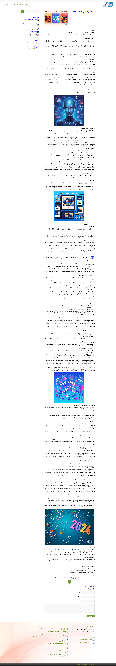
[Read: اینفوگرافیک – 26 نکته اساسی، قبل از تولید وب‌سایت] (38, 47)
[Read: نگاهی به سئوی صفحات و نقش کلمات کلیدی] (68, 629)
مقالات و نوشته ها (39, 638)
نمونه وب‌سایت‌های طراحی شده (37, 636)
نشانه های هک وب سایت (32, 28)
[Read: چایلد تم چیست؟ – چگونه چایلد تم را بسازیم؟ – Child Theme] (68, 651)
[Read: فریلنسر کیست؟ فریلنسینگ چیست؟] (38, 35)
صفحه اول (41, 634)
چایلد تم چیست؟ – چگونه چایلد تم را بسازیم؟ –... (58, 650)
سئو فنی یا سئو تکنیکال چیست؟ (61, 647)
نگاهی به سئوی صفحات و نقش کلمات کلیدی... (58, 628)
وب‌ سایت (78, 601)
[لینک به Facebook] (4, 1)
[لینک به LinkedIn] (3, 1)
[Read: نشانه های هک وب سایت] (38, 29)
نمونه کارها (78, 631)
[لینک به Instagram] (6, 1)
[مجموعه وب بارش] (108, 4)
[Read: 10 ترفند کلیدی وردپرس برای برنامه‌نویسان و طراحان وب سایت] (38, 24)
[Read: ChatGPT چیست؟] (68, 636)
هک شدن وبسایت (34, 31)
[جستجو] (3, 4)
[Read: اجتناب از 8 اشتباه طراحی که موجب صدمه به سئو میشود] (68, 644)
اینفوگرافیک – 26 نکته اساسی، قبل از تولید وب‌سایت (83, 642)
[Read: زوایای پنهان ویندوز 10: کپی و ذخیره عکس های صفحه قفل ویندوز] (68, 639)
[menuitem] (26, 4)
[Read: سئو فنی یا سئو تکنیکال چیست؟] (68, 648)
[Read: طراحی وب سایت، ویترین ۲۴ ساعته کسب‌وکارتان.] (38, 20)
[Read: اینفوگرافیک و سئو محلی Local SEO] (38, 43)
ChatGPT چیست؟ (63, 635)
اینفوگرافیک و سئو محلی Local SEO (31, 42)
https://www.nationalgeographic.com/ (76, 505)
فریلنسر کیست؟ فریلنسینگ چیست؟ (31, 34)
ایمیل (78, 596)
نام (79, 592)
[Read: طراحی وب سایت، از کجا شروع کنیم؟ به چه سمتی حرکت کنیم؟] (68, 632)
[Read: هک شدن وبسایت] (38, 32)
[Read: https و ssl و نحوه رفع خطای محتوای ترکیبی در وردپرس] (68, 655)
